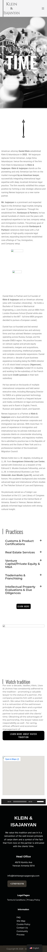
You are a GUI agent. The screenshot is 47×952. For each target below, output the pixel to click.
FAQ (18, 917)
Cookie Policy (23, 924)
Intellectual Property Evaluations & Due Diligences (20, 590)
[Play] (4, 801)
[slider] (40, 801)
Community (22, 931)
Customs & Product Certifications (19, 542)
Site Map (21, 921)
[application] (23, 801)
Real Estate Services (20, 552)
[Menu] (43, 8)
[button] (23, 542)
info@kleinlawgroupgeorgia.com (23, 875)
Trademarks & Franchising (15, 577)
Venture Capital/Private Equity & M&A (22, 564)
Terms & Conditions (16, 900)
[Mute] (35, 801)
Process (20, 934)
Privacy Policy (33, 900)
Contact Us (22, 927)
